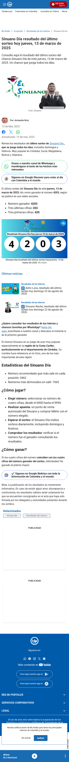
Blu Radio (6, 31)
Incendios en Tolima (49, 11)
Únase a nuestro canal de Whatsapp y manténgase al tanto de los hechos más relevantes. (34, 166)
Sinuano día (12, 515)
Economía (18, 31)
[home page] (34, 641)
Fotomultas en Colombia (26, 11)
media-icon (34, 756)
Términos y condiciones (18, 722)
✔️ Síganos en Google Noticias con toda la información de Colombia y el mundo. (35, 475)
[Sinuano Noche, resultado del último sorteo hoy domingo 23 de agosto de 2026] (10, 307)
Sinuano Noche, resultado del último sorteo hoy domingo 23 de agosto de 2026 (43, 309)
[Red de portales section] (64, 694)
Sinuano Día (57, 143)
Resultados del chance (36, 515)
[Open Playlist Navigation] (65, 756)
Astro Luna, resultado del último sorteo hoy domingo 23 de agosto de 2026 (42, 290)
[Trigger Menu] (4, 4)
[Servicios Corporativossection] (64, 702)
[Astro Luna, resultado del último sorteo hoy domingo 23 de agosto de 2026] (10, 288)
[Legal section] (64, 710)
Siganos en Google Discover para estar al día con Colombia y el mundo (37, 179)
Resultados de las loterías (38, 31)
